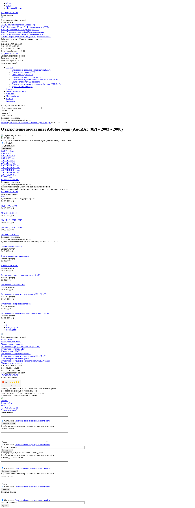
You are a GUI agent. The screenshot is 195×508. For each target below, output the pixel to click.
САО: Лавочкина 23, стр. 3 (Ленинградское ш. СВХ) (25, 27)
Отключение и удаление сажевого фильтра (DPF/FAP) (36, 84)
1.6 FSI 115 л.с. (7, 153)
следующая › (12, 327)
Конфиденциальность (11, 342)
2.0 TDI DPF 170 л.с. (10, 172)
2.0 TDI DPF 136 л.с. (10, 165)
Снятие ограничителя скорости (26, 82)
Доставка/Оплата (14, 8)
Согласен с (27, 421)
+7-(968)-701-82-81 (9, 12)
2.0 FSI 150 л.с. (8, 158)
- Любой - (8, 143)
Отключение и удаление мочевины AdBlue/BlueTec (35, 79)
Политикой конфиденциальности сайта (32, 421)
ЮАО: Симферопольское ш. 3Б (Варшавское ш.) (22, 34)
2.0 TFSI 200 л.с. (8, 175)
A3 (50, 123)
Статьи (9, 98)
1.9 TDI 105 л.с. (8, 156)
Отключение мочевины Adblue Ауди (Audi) (28, 123)
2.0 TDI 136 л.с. (8, 160)
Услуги (9, 67)
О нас (9, 3)
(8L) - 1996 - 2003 (9, 206)
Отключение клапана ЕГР (23, 72)
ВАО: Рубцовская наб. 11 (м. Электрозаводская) (22, 32)
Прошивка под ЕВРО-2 (22, 75)
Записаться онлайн (9, 410)
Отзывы (10, 94)
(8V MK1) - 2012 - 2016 (11, 220)
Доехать (4, 196)
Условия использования (12, 344)
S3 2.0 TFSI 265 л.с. (10, 179)
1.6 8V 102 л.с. (7, 151)
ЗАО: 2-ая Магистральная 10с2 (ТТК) (18, 25)
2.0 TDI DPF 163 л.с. (10, 170)
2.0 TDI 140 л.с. (8, 163)
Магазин (10, 89)
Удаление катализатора (22, 86)
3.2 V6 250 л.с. (7, 177)
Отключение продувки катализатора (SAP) (31, 70)
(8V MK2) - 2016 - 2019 (11, 227)
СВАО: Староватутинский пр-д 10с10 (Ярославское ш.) (26, 37)
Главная (4, 123)
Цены (16, 91)
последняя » (11, 330)
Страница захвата (9, 447)
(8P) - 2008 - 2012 (9, 213)
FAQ (8, 6)
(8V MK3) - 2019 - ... (10, 234)
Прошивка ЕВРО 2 (9, 265)
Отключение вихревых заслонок (26, 77)
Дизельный (9, 146)
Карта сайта (6, 339)
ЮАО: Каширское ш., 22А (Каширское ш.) (20, 29)
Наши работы (12, 96)
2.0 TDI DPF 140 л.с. (10, 168)
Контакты (10, 101)
